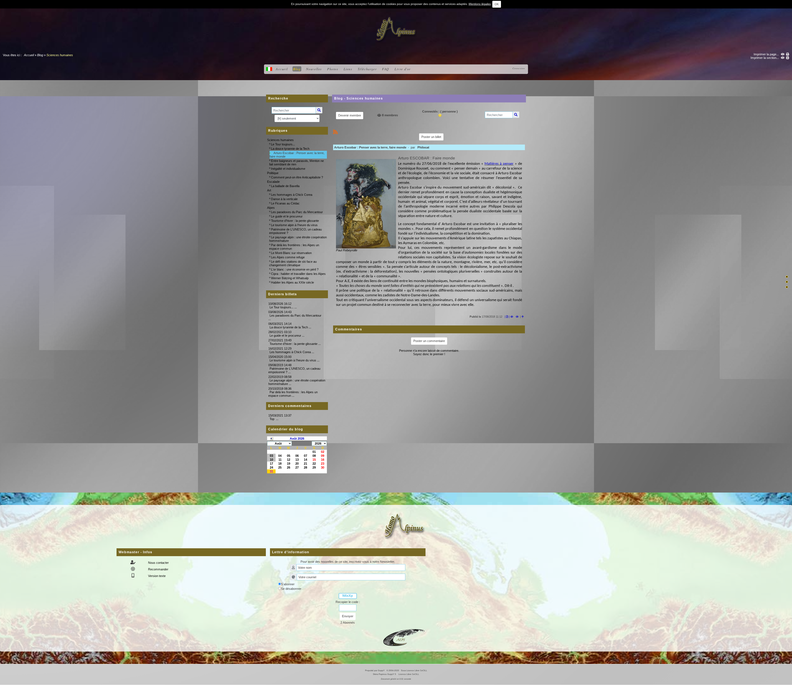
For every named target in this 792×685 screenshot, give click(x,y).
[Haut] (787, 277)
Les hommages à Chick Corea (291, 194)
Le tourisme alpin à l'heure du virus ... (294, 360)
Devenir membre (349, 115)
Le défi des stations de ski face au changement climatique (293, 263)
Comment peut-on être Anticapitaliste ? (297, 177)
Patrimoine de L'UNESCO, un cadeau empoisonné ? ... (294, 370)
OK (497, 4)
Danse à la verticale (284, 199)
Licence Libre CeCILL (408, 674)
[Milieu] (787, 282)
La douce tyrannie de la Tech (290, 148)
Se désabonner (291, 588)
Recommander (157, 569)
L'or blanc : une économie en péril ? (294, 269)
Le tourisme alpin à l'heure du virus (294, 225)
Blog (40, 55)
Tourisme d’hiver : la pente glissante (295, 220)
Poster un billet (431, 137)
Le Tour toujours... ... (283, 307)
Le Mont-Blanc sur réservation (291, 253)
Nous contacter (158, 562)
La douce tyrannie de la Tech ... (290, 327)
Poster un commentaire (429, 341)
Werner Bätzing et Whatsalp (290, 278)
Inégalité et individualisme (288, 168)
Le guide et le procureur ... (287, 335)
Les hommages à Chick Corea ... (292, 352)
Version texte (156, 576)
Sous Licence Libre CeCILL (414, 670)
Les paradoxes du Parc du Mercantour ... (294, 317)
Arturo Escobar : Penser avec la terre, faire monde (297, 154)
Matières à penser (499, 164)
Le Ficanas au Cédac (285, 203)
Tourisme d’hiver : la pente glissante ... (295, 343)
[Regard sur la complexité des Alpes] (396, 29)
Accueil (29, 55)
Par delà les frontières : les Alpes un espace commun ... (293, 393)
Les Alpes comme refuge (288, 257)
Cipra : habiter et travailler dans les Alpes (298, 273)
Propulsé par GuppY (375, 670)
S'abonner (288, 584)
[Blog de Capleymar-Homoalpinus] (403, 637)
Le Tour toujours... (283, 144)
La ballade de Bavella (285, 186)
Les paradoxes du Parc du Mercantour (297, 212)
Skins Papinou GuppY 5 (385, 674)
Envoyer (347, 616)
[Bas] (787, 287)
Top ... (274, 419)
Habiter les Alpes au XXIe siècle (292, 282)
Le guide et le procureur (287, 216)
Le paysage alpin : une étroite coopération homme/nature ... (296, 382)
